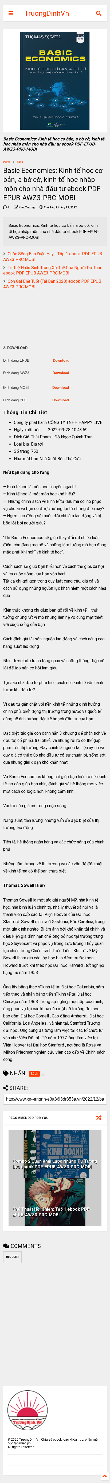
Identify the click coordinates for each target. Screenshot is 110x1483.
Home (6, 161)
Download (61, 360)
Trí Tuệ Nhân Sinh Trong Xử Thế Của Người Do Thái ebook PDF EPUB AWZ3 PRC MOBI (52, 270)
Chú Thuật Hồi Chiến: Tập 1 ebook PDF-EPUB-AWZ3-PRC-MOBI (52, 1212)
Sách (20, 161)
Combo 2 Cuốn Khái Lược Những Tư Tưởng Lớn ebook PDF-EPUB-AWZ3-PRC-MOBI (55, 1164)
